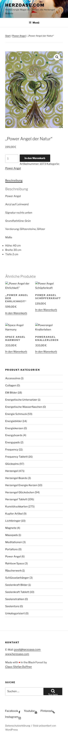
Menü (36, 22)
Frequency (11, 449)
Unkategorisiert (15, 613)
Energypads (12, 442)
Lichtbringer (13, 520)
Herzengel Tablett (16, 499)
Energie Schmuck (16, 414)
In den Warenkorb (35, 158)
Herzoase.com (24, 5)
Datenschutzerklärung (17, 725)
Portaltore (11, 549)
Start (7, 35)
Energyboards (13, 435)
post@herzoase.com (27, 649)
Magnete (10, 528)
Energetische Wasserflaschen (23, 406)
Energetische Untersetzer (21, 399)
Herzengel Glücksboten (19, 492)
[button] (57, 57)
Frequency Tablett (16, 456)
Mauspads (11, 535)
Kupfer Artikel (14, 513)
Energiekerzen (14, 428)
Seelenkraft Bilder (16, 584)
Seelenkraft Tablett (17, 592)
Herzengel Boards (16, 478)
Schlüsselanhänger (17, 577)
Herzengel (11, 471)
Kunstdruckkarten (16, 506)
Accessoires (12, 378)
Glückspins (12, 463)
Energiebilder (13, 421)
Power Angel (19, 35)
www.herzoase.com (17, 654)
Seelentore (12, 606)
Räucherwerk (13, 570)
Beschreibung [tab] (13, 180)
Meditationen (13, 542)
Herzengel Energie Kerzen (21, 485)
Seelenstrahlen (14, 599)
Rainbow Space (14, 563)
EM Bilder (11, 392)
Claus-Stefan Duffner (18, 666)
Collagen (10, 385)
